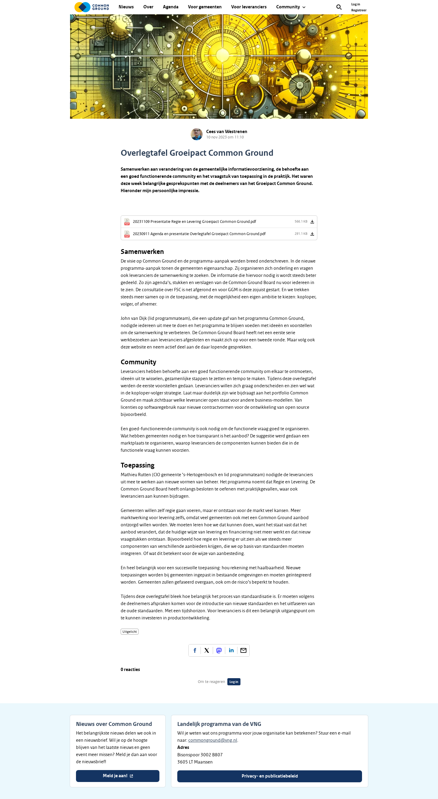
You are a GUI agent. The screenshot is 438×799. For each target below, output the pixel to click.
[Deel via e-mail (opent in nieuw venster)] (243, 650)
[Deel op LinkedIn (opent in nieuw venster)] (231, 650)
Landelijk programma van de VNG (219, 724)
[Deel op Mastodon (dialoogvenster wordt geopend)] (219, 650)
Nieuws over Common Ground (114, 724)
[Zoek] (339, 7)
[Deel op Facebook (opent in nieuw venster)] (195, 650)
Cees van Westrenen (226, 132)
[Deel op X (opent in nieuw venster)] (207, 650)
